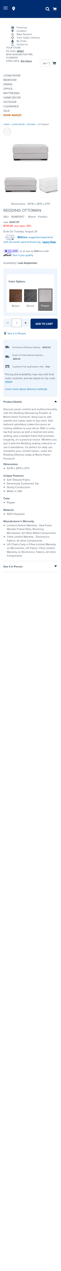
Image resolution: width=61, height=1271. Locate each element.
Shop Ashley (12, 115)
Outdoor (9, 102)
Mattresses (11, 93)
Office (8, 89)
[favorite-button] (7, 132)
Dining (7, 84)
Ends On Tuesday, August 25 (20, 231)
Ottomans (43, 124)
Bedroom (9, 80)
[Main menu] (5, 8)
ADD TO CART (44, 324)
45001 (8, 382)
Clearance (11, 106)
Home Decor (12, 97)
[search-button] (49, 63)
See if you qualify (23, 255)
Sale (6, 111)
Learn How (49, 242)
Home (6, 124)
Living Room (11, 75)
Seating (31, 124)
